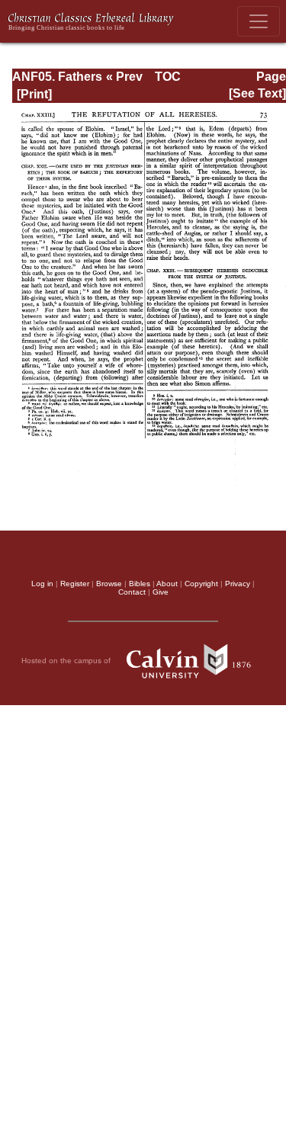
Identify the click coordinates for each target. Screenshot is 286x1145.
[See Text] (257, 93)
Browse (109, 583)
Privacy (237, 583)
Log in (42, 583)
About (167, 583)
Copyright (201, 583)
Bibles (139, 583)
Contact (132, 592)
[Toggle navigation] (258, 21)
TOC (168, 76)
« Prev (124, 76)
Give (161, 592)
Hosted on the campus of (67, 660)
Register (74, 583)
